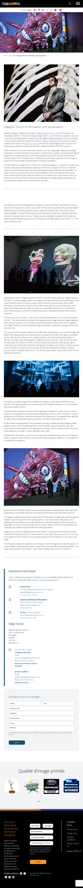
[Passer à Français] (43, 9)
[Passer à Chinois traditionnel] (54, 9)
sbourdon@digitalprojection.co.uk (27, 658)
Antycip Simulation (31, 143)
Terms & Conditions (71, 838)
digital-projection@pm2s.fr (30, 605)
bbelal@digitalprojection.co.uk (31, 592)
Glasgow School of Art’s (45, 133)
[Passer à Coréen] (51, 9)
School (57, 133)
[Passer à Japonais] (47, 9)
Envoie (17, 742)
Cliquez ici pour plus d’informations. (45, 580)
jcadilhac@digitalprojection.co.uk (27, 677)
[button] (38, 801)
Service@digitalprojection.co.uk (32, 615)
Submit (38, 862)
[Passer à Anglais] (35, 9)
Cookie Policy (72, 833)
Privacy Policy (72, 829)
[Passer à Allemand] (39, 9)
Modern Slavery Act (73, 844)
